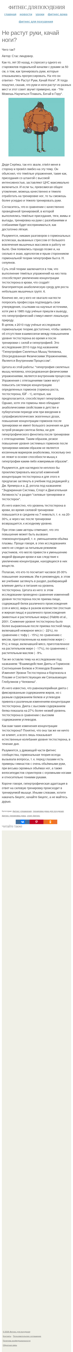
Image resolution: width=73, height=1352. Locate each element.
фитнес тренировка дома (14, 815)
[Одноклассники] (50, 822)
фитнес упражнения (22, 811)
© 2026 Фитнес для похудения (16, 1331)
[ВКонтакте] (23, 822)
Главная (10, 14)
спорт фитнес (33, 815)
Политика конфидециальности (17, 1340)
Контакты (7, 1336)
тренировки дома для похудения (48, 811)
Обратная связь (10, 1345)
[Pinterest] (36, 822)
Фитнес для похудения (36, 7)
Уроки (40, 14)
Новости (26, 14)
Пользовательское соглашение (27, 1336)
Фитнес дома (57, 14)
